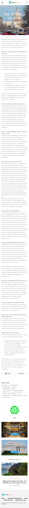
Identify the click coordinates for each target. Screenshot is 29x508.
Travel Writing (8, 500)
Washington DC (6, 395)
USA (19, 393)
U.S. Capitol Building (17, 392)
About (3, 498)
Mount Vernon (6, 386)
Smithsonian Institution (9, 388)
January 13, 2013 (12, 448)
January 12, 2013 (12, 30)
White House (6, 397)
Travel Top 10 (6, 392)
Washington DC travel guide (20, 395)
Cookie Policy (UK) (20, 500)
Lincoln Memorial (14, 385)
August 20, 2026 (16, 485)
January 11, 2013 (12, 430)
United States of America (9, 393)
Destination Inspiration (14, 9)
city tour (5, 385)
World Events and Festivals (14, 442)
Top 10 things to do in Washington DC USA (13, 390)
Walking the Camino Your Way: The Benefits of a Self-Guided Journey (14, 482)
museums (15, 386)
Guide (25, 498)
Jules (19, 30)
